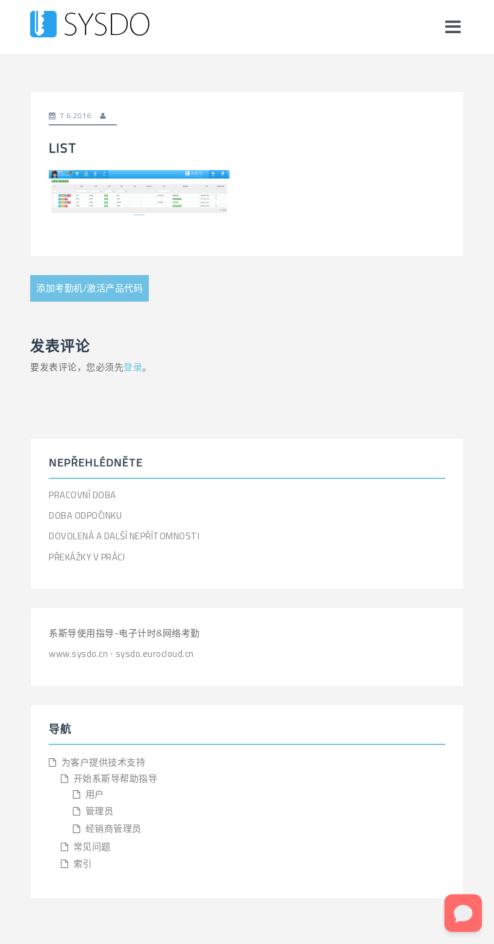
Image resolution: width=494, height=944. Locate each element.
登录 (133, 367)
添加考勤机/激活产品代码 (89, 288)
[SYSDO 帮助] (89, 26)
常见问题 (92, 847)
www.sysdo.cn (79, 653)
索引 (82, 863)
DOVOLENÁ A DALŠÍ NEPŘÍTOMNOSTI (124, 536)
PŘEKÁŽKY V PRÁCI (87, 557)
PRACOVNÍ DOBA (82, 495)
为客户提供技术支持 (103, 762)
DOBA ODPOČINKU (85, 515)
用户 (95, 794)
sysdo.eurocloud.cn (155, 653)
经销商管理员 (114, 828)
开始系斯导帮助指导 (115, 778)
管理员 (100, 811)
